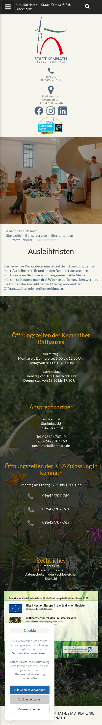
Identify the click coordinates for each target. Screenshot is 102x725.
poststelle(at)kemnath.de (51, 445)
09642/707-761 (56, 509)
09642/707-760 (56, 495)
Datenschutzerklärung (30, 674)
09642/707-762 (56, 522)
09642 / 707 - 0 (51, 80)
